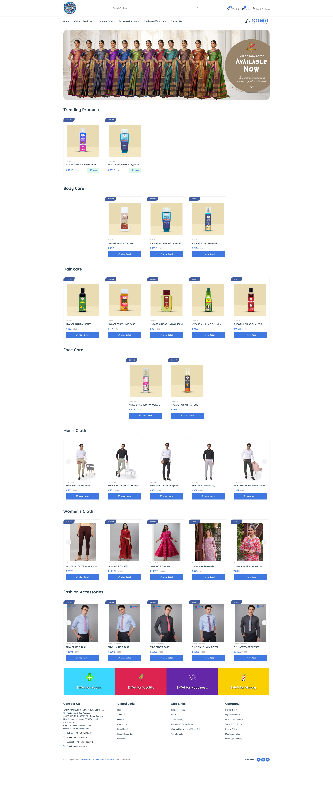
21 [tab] (192, 96)
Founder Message (178, 710)
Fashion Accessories (73, 644)
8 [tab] (157, 96)
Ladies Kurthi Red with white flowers (206, 566)
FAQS (173, 714)
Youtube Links (177, 734)
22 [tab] (195, 96)
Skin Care (69, 161)
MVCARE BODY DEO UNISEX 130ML (205, 243)
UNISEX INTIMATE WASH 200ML (81, 164)
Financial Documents (234, 719)
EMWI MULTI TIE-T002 (76, 647)
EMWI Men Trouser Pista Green (81, 485)
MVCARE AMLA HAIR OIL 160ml (206, 324)
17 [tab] (181, 96)
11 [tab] (165, 96)
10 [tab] (162, 96)
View (94, 170)
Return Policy (231, 729)
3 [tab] (143, 96)
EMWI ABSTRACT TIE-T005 (204, 647)
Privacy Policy (231, 710)
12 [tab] (168, 96)
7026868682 (87, 742)
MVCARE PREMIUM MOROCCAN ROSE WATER (144, 405)
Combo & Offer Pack (154, 21)
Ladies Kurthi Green (243, 566)
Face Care (132, 401)
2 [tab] (141, 96)
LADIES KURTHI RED (76, 566)
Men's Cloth (70, 482)
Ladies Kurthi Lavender (161, 566)
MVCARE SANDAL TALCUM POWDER (120, 243)
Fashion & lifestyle (128, 21)
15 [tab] (176, 96)
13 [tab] (171, 96)
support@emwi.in (79, 746)
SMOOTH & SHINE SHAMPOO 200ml (248, 324)
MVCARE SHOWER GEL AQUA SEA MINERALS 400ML (124, 164)
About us (121, 714)
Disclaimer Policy (232, 734)
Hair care (69, 321)
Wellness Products (83, 21)
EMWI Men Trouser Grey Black (248, 485)
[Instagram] (263, 760)
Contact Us (176, 21)
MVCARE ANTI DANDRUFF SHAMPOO (78, 324)
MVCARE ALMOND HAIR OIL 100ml (166, 324)
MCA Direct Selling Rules (182, 724)
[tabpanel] (166, 65)
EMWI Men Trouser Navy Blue (122, 485)
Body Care (111, 161)
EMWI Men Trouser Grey (161, 485)
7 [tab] (154, 96)
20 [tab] (190, 96)
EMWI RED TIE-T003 (117, 647)
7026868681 (261, 20)
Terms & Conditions (233, 724)
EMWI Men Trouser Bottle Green (207, 485)
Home (66, 21)
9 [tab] (160, 96)
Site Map (121, 738)
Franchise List (123, 729)
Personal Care (105, 21)
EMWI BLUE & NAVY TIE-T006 (248, 647)
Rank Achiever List (125, 734)
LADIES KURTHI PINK (118, 566)
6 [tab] (151, 96)
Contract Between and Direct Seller (186, 729)
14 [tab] (173, 96)
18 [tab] (184, 96)
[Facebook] (259, 760)
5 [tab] (149, 96)
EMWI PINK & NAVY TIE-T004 (164, 647)
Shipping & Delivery (233, 738)
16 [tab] (179, 96)
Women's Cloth (71, 563)
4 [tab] (146, 96)
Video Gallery (177, 719)
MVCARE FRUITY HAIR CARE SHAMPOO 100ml (121, 324)
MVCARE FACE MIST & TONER (185, 405)
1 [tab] (138, 96)
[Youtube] (268, 760)
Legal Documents (232, 714)
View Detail (125, 254)
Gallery (120, 719)
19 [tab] (187, 96)
